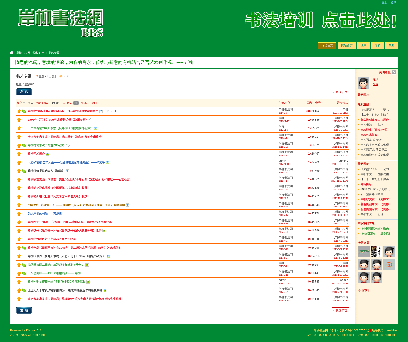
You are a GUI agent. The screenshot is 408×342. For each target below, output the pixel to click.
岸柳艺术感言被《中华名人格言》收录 (52, 239)
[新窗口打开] (19, 112)
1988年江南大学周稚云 (375, 189)
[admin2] (364, 277)
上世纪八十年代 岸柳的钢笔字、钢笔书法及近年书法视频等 (65, 290)
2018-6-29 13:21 (340, 207)
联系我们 (377, 330)
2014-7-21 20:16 (340, 292)
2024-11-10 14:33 (340, 300)
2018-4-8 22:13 (341, 241)
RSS (66, 76)
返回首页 (341, 92)
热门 (94, 103)
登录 (393, 2)
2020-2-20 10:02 (340, 189)
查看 (318, 102)
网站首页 (347, 45)
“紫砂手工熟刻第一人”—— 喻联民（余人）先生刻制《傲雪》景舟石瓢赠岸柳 (76, 205)
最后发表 (342, 102)
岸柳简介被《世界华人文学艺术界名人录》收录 (57, 196)
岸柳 (345, 109)
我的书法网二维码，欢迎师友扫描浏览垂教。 (56, 264)
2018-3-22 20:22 (340, 249)
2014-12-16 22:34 (339, 283)
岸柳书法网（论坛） (29, 52)
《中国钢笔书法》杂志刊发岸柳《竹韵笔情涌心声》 (60, 128)
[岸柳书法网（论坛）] (61, 42)
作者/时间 (285, 102)
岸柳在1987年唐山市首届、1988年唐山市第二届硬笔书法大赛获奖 (70, 222)
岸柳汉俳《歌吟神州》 (375, 130)
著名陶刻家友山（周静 (375, 119)
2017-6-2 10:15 (341, 258)
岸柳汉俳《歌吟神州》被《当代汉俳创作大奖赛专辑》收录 (65, 230)
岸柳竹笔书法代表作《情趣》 (46, 171)
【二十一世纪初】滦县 (375, 114)
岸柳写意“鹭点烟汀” (373, 139)
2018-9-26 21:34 (340, 121)
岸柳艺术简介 (36, 153)
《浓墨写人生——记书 (375, 109)
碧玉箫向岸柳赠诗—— (375, 194)
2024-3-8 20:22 (341, 155)
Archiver (392, 330)
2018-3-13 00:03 (340, 164)
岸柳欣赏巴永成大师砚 (375, 144)
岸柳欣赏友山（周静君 (375, 199)
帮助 (391, 45)
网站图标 (366, 184)
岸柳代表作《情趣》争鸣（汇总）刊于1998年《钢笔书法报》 (66, 256)
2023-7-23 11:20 (340, 113)
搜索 (363, 45)
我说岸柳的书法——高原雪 (45, 213)
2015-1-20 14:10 (340, 147)
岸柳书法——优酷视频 (375, 174)
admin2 (343, 160)
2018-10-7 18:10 (340, 198)
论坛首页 (327, 45)
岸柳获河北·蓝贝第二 (374, 149)
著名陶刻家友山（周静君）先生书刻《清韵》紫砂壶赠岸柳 (65, 136)
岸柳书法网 (286, 109)
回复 (310, 102)
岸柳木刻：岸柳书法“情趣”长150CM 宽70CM (56, 281)
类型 (19, 102)
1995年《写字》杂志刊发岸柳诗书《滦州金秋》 (58, 119)
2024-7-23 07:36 (340, 232)
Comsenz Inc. (36, 335)
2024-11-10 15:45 (340, 181)
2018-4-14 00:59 (340, 224)
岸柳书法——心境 (372, 124)
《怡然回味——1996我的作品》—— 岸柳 (54, 273)
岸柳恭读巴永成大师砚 (375, 155)
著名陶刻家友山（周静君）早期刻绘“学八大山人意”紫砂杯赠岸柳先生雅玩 (74, 299)
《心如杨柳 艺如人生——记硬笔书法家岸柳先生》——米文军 (66, 162)
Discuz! (31, 330)
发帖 (24, 92)
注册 (384, 2)
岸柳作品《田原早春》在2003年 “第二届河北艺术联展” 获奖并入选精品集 (74, 247)
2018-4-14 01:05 (340, 215)
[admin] (389, 251)
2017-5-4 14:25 (341, 172)
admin (283, 160)
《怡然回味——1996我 (375, 233)
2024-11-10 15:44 (340, 138)
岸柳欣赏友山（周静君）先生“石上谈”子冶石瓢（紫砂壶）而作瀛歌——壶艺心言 (79, 179)
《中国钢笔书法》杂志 (375, 228)
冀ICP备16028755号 (355, 330)
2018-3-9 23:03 (341, 130)
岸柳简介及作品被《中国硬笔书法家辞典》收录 (57, 188)
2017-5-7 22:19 (341, 266)
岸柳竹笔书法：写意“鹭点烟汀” (48, 145)
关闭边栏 (385, 72)
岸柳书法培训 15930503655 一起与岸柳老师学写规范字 (63, 111)
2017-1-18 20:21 (340, 275)
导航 (377, 45)
